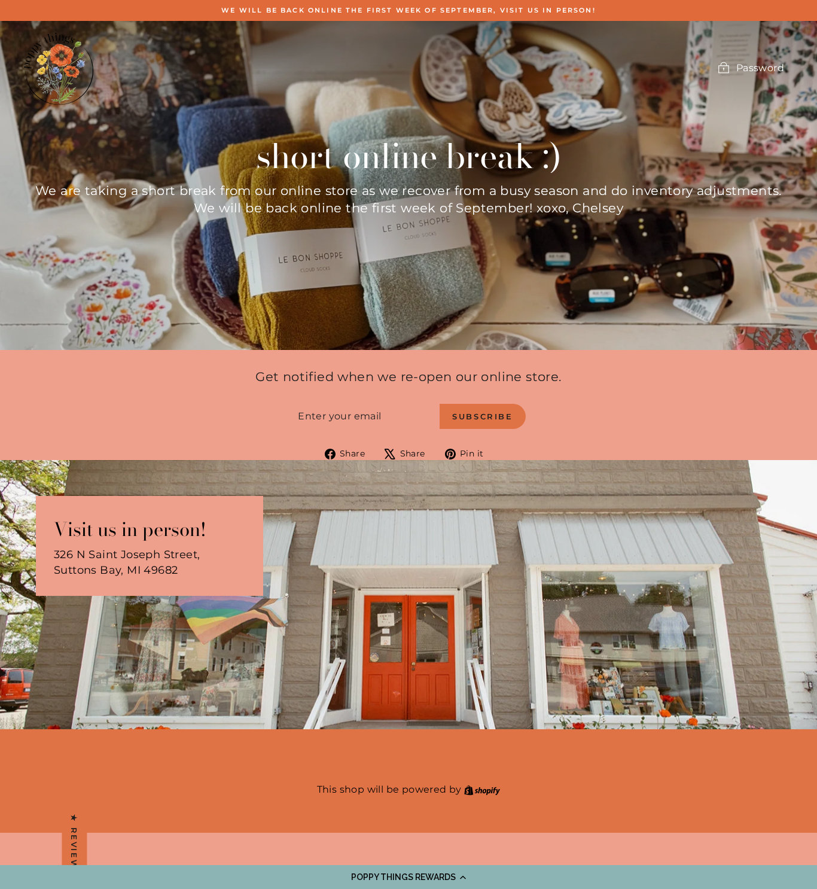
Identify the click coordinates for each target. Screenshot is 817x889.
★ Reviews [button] (74, 845)
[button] (408, 877)
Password (760, 68)
